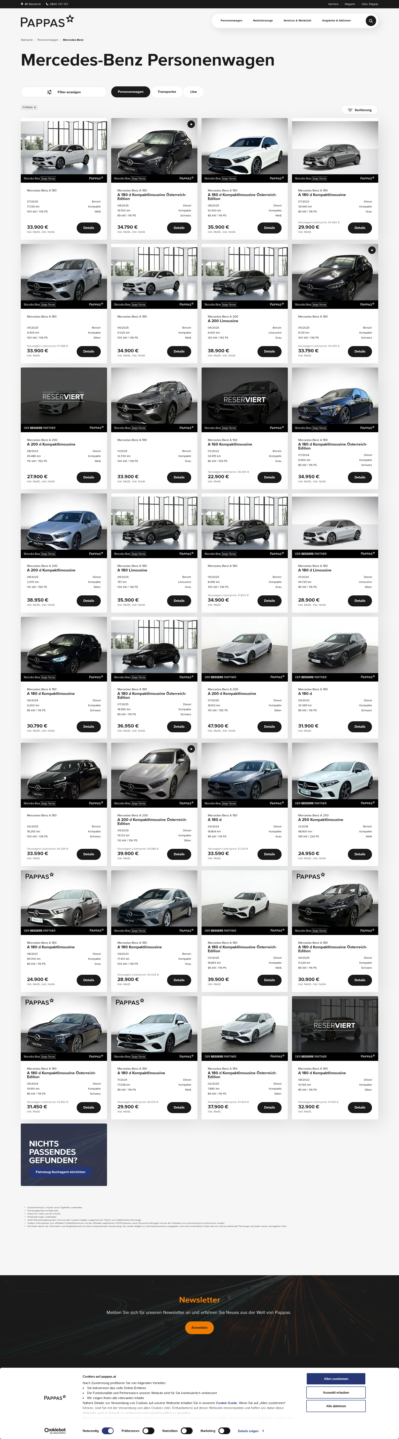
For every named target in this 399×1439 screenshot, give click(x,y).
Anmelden (199, 1328)
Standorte (33, 4)
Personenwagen (231, 20)
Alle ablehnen (336, 1406)
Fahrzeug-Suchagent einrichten (60, 1172)
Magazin (350, 4)
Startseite (27, 39)
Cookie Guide (226, 1403)
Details (88, 228)
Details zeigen (248, 1431)
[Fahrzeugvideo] (191, 124)
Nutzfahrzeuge (263, 20)
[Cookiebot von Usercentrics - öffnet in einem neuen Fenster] (55, 1431)
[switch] (148, 1430)
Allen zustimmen (336, 1379)
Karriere (333, 4)
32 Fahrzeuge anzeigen (64, 110)
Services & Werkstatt (297, 20)
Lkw (193, 92)
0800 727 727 (58, 4)
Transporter (167, 92)
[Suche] (371, 21)
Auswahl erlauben (336, 1392)
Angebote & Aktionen (336, 20)
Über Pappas (370, 4)
